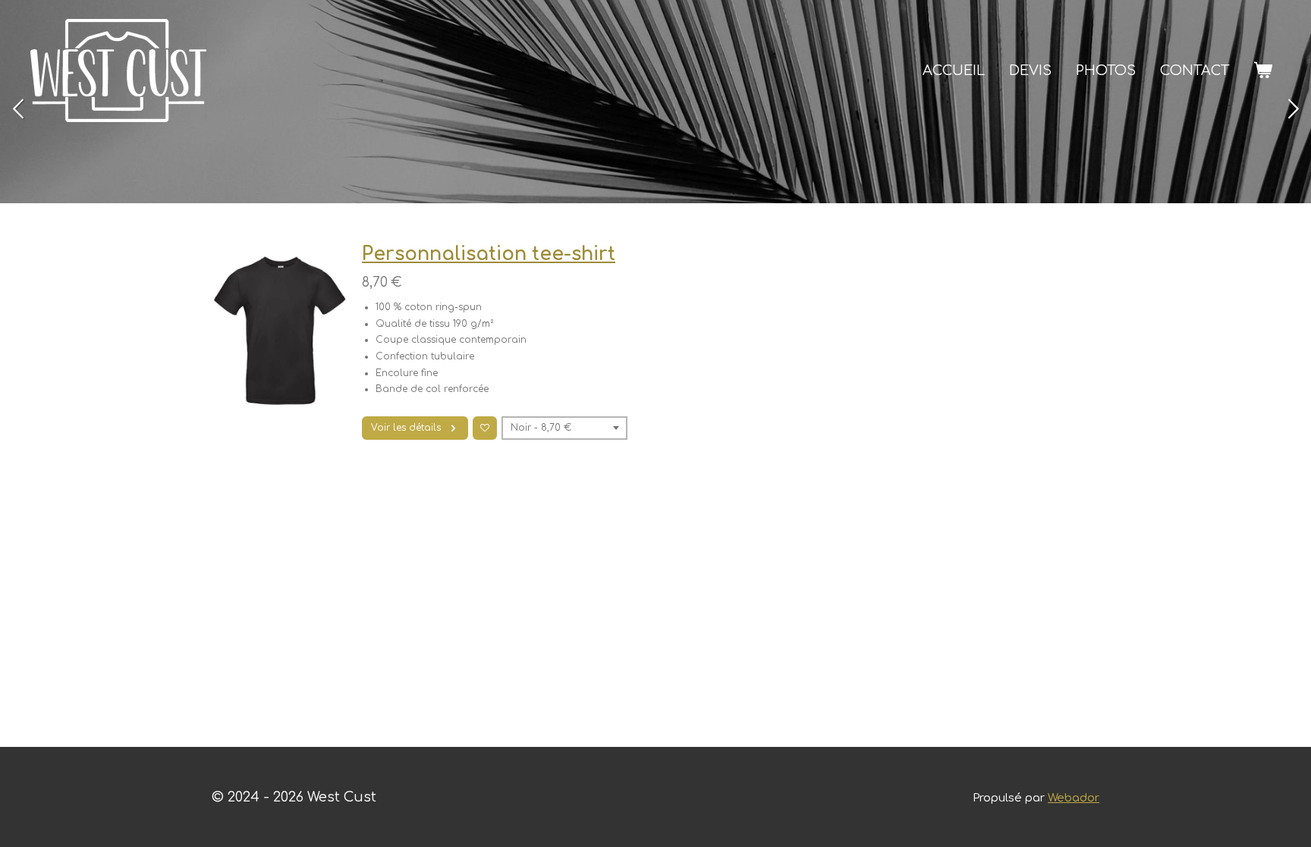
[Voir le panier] (1263, 70)
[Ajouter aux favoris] (485, 428)
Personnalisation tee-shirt (488, 254)
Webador (1073, 798)
